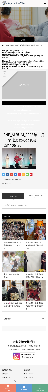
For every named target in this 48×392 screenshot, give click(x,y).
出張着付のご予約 (8, 389)
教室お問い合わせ (40, 389)
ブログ (15, 381)
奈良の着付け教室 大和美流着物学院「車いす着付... (34, 245)
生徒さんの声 (28, 377)
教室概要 (27, 370)
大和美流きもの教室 (15, 180)
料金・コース (28, 374)
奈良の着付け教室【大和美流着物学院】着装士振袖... (34, 306)
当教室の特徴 (7, 370)
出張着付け (6, 377)
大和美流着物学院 (24, 341)
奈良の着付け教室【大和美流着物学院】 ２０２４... (12, 245)
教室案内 (24, 389)
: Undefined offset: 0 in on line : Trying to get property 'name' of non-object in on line (24, 119)
